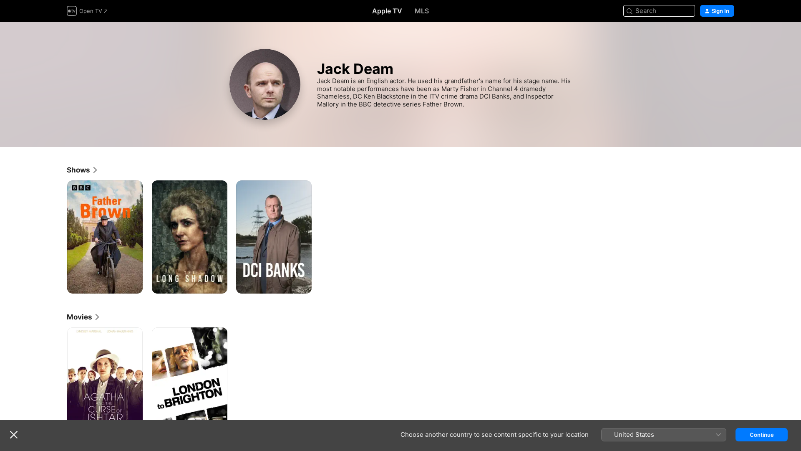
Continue (762, 434)
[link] (82, 170)
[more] (133, 284)
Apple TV (387, 11)
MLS (422, 11)
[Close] (14, 434)
